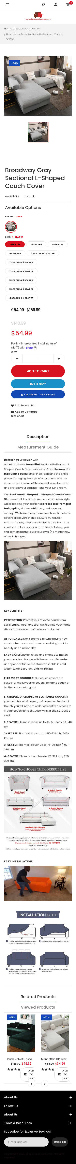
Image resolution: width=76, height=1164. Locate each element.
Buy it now (38, 384)
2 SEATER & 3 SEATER (21, 262)
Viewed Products (38, 1007)
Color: (13, 216)
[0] (68, 5)
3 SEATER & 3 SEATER (21, 280)
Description (38, 436)
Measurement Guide (38, 447)
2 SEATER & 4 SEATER (21, 271)
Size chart (17, 416)
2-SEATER (36, 244)
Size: (14, 237)
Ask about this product (40, 394)
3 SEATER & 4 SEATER (21, 289)
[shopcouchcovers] (38, 17)
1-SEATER (14, 244)
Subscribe (60, 1142)
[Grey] (11, 227)
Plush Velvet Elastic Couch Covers (29, 1059)
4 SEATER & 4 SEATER (21, 298)
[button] (12, 1069)
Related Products (38, 996)
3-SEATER (57, 244)
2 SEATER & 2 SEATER (43, 253)
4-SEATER (15, 253)
